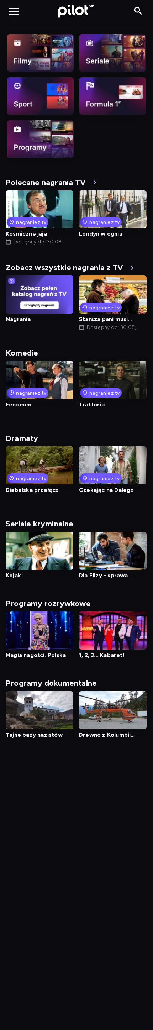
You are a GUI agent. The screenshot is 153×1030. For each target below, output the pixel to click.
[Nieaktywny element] (40, 53)
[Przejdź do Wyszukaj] (138, 11)
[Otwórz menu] (14, 11)
